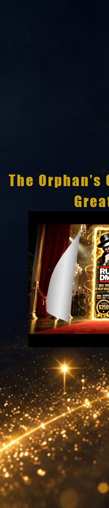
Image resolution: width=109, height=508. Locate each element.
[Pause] (36, 339)
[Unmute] (45, 339)
